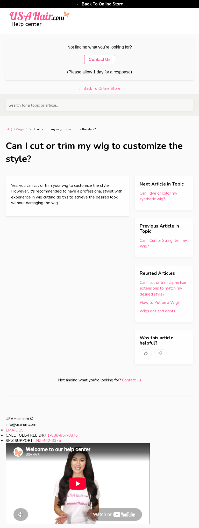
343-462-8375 (47, 440)
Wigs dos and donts (157, 311)
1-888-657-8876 (62, 435)
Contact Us (131, 380)
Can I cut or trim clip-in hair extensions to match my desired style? (163, 288)
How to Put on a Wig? (160, 302)
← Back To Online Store (99, 4)
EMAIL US (15, 430)
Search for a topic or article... (34, 105)
